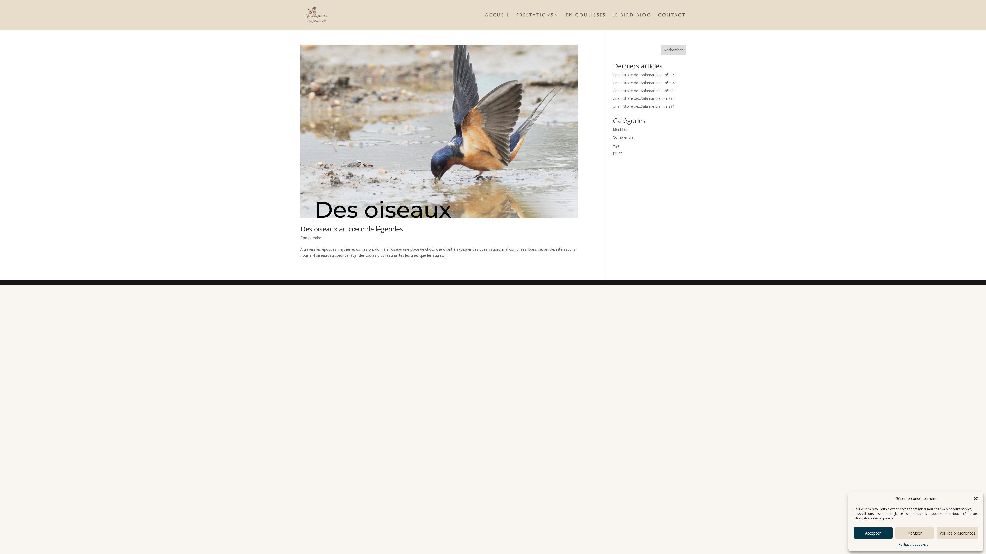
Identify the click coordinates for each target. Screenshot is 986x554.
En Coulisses (586, 15)
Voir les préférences (957, 533)
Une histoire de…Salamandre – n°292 (644, 98)
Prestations (535, 15)
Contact (672, 15)
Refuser (915, 533)
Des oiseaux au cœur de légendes (351, 228)
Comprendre (310, 237)
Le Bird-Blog (631, 15)
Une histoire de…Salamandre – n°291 (644, 106)
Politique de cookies (913, 544)
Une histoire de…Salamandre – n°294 (644, 82)
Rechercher (673, 49)
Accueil (497, 15)
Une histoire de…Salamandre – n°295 (644, 74)
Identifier (620, 129)
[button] (975, 498)
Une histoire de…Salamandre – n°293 (644, 90)
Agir (616, 145)
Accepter (873, 533)
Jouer (617, 153)
